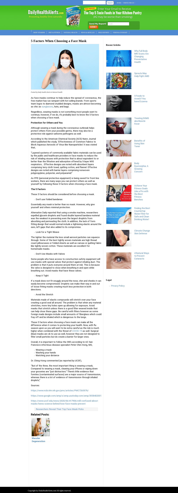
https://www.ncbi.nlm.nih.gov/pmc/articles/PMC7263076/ (60, 390)
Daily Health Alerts (44, 92)
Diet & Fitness (54, 32)
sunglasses (47, 106)
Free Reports (103, 32)
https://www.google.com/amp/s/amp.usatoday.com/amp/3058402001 (66, 395)
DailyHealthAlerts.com (47, 491)
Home (119, 3)
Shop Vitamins (39, 32)
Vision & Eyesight (120, 32)
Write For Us (128, 3)
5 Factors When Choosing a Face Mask (58, 41)
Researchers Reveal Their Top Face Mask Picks (60, 409)
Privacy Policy (118, 286)
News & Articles (88, 32)
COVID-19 (77, 331)
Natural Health (70, 32)
